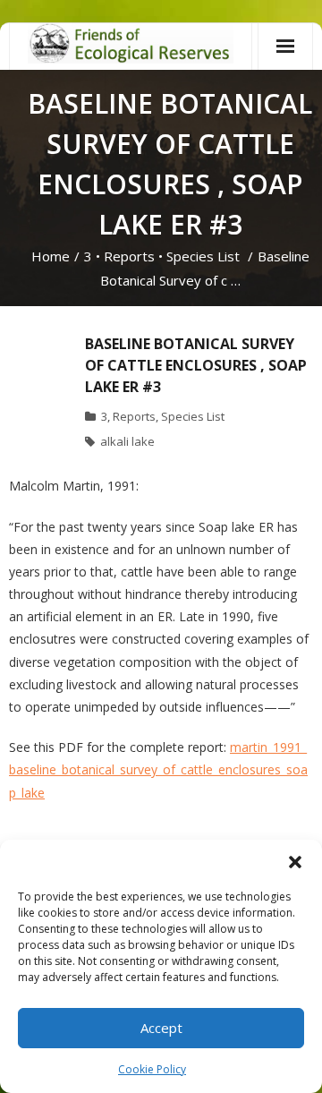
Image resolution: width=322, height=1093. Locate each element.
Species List (203, 256)
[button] (295, 862)
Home (50, 256)
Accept (161, 1028)
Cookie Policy (152, 1069)
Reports (129, 256)
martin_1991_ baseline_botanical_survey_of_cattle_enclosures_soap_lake (158, 769)
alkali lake (127, 441)
